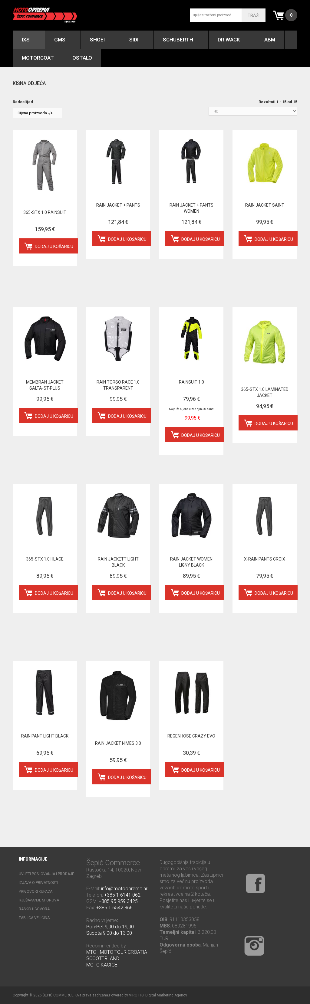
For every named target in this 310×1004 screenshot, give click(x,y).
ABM (269, 40)
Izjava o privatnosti (38, 883)
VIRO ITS (136, 995)
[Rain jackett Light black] (118, 515)
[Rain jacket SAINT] (265, 161)
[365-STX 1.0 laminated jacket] (265, 342)
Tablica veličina (34, 918)
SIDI (133, 40)
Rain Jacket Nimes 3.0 (118, 743)
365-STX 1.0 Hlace (45, 559)
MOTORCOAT (38, 58)
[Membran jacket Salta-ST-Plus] (45, 338)
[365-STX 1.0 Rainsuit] (45, 165)
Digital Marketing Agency (166, 995)
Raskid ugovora (34, 909)
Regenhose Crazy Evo (191, 736)
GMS (59, 40)
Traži (253, 15)
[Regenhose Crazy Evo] (191, 692)
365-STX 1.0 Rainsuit (44, 212)
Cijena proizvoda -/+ (35, 113)
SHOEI (97, 40)
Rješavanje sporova (39, 900)
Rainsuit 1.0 (191, 382)
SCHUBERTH (178, 40)
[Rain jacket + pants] (118, 161)
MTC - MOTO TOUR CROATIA (116, 952)
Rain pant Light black (44, 736)
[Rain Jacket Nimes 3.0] (118, 696)
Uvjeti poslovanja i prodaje (46, 874)
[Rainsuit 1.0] (191, 338)
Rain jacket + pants (118, 205)
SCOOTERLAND (102, 958)
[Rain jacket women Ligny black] (191, 515)
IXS (26, 40)
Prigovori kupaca (35, 891)
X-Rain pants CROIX (264, 559)
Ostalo (82, 58)
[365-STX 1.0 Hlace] (45, 515)
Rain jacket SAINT (264, 205)
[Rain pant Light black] (45, 692)
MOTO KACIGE (101, 965)
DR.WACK (229, 40)
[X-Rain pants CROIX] (265, 515)
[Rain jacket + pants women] (191, 161)
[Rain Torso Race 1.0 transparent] (118, 338)
